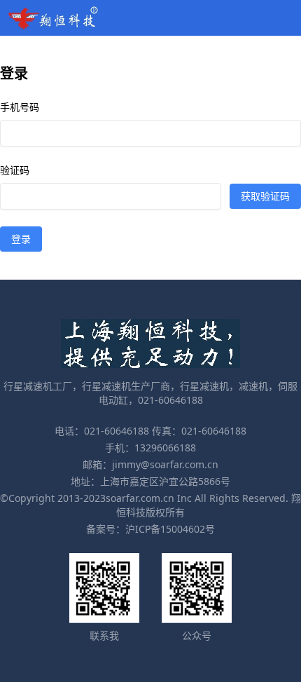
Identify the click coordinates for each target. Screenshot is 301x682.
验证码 (14, 170)
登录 (21, 238)
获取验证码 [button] (265, 196)
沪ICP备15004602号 (170, 529)
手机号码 (19, 107)
